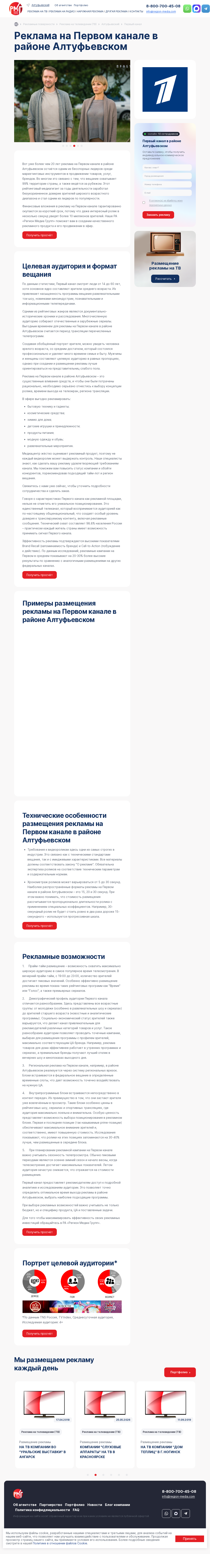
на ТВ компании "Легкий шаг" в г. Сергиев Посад (164, 1449)
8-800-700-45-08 (163, 6)
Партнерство (50, 1505)
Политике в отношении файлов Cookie (60, 1543)
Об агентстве (63, 5)
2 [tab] (67, 146)
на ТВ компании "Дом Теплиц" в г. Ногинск (101, 1449)
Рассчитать (163, 278)
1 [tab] (63, 146)
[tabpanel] (44, 1424)
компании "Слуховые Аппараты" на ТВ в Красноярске (39, 1452)
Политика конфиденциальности (42, 1510)
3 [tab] (71, 146)
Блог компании (117, 1505)
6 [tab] (82, 146)
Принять (189, 1539)
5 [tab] (78, 146)
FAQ (76, 1510)
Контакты (136, 11)
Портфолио (81, 5)
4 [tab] (74, 146)
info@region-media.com (161, 11)
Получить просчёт (39, 235)
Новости (94, 1505)
